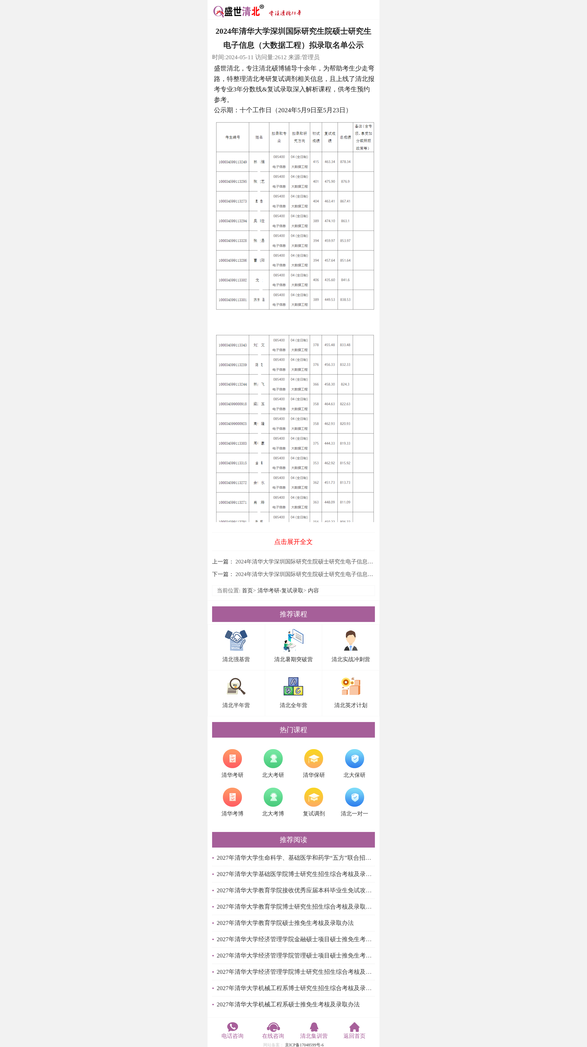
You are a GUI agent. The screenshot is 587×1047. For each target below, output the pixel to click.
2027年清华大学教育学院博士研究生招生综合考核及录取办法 (296, 906)
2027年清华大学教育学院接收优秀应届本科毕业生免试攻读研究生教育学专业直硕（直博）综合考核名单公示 (296, 890)
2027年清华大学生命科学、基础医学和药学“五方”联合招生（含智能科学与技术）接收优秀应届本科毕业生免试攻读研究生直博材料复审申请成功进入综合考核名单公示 (296, 857)
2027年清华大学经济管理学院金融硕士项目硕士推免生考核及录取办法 (296, 939)
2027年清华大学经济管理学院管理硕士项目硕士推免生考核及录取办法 (296, 955)
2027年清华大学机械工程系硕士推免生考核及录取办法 (288, 1004)
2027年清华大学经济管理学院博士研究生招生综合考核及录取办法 (296, 972)
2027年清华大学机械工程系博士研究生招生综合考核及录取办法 (296, 988)
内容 (313, 590)
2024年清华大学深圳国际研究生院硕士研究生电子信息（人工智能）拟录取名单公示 (336, 574)
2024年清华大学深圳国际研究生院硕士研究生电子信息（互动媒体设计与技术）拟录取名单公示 (350, 562)
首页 (247, 590)
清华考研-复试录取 (280, 590)
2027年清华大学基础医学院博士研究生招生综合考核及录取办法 (296, 874)
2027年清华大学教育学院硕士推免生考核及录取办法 (285, 923)
